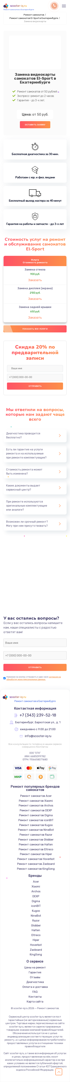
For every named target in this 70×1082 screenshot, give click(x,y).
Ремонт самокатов (34, 14)
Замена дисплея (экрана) (35, 288)
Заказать (35, 280)
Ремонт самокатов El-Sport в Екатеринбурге (34, 18)
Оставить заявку (35, 125)
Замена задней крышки (35, 307)
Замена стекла (35, 269)
